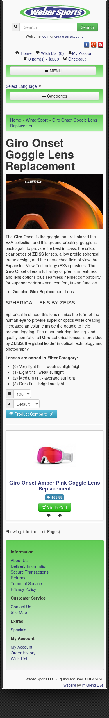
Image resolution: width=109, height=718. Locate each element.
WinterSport (37, 120)
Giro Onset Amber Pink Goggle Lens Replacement (54, 485)
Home (25, 53)
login (45, 36)
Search (87, 27)
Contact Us (21, 606)
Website (69, 684)
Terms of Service (26, 583)
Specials (18, 630)
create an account (68, 36)
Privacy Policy (23, 589)
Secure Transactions (30, 572)
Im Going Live (92, 684)
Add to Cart (56, 507)
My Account (83, 53)
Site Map (19, 612)
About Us (19, 560)
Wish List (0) (52, 53)
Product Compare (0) (33, 414)
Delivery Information (29, 566)
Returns (18, 578)
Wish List (19, 658)
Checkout (76, 59)
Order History (23, 653)
